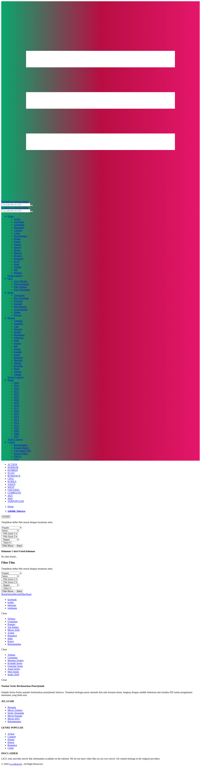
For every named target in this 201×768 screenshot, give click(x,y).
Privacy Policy (21, 453)
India (16, 340)
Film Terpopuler (22, 289)
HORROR (13, 467)
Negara (11, 318)
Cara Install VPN (22, 450)
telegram (12, 605)
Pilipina (17, 363)
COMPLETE (14, 492)
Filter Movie (8, 546)
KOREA (12, 481)
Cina (16, 326)
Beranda (12, 707)
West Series (13, 671)
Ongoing (18, 301)
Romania (18, 366)
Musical (18, 253)
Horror (17, 250)
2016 (16, 411)
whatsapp (12, 608)
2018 (16, 405)
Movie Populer (15, 715)
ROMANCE (14, 475)
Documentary (20, 236)
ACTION (12, 464)
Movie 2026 (14, 630)
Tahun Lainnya (15, 439)
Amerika (18, 320)
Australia (18, 323)
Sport (16, 264)
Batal (19, 546)
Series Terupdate (16, 713)
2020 (16, 400)
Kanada (18, 352)
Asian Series (14, 669)
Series (11, 292)
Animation (19, 224)
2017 (16, 408)
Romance (18, 258)
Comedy (18, 230)
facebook (12, 599)
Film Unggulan (21, 284)
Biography (19, 227)
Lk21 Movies (20, 281)
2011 (16, 425)
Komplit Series (15, 663)
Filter (23, 594)
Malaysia (18, 357)
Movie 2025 (14, 718)
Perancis (18, 329)
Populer (11, 624)
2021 (16, 397)
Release (18, 315)
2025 (16, 385)
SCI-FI (11, 473)
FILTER (6, 517)
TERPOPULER (16, 501)
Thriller (17, 267)
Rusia (16, 368)
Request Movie (21, 448)
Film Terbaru (20, 287)
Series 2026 (13, 674)
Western (18, 272)
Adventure (19, 222)
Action (17, 219)
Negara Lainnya (16, 377)
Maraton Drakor (16, 660)
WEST (11, 487)
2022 (16, 394)
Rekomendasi (20, 445)
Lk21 (10, 278)
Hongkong (19, 335)
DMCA (18, 456)
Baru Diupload (21, 298)
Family (17, 241)
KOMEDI (13, 470)
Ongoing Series (15, 666)
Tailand (17, 374)
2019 (16, 402)
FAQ (16, 459)
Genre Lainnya (15, 275)
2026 (16, 383)
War (16, 270)
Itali (16, 346)
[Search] (31, 205)
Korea (17, 354)
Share (29, 594)
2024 (16, 388)
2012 (16, 422)
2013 (16, 419)
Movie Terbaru (15, 710)
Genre (11, 216)
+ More (11, 442)
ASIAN (11, 484)
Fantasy (18, 244)
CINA (11, 478)
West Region (20, 306)
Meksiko (18, 360)
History (17, 247)
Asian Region (20, 309)
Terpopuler (19, 295)
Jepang (17, 349)
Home (4, 594)
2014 (16, 416)
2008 (16, 433)
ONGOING (14, 490)
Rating (17, 312)
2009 (16, 431)
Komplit (18, 303)
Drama (17, 239)
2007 (16, 436)
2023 (16, 391)
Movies (17, 594)
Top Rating (13, 627)
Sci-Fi (17, 261)
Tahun (11, 380)
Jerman (17, 332)
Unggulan (12, 621)
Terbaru (11, 618)
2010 (16, 428)
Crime (17, 233)
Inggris (17, 343)
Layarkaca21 (15, 764)
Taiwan (17, 371)
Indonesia (18, 337)
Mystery (18, 255)
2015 (16, 414)
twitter (11, 602)
